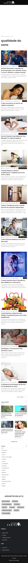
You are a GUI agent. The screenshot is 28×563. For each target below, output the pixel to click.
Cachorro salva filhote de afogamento (21, 414)
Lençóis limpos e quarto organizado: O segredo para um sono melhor (13, 173)
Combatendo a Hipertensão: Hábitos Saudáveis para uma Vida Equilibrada (13, 315)
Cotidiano (4, 459)
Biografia (4, 452)
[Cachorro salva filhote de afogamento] (21, 409)
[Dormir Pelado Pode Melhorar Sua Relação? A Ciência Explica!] (14, 124)
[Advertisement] (14, 20)
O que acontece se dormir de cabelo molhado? (12, 104)
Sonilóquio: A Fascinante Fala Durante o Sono (11, 350)
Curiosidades (5, 463)
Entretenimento (5, 468)
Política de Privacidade (14, 560)
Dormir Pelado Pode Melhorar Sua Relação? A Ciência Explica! (13, 137)
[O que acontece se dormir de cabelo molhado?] (14, 91)
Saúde (16, 510)
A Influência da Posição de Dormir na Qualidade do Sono (13, 385)
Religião (4, 479)
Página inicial (5, 532)
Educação (4, 465)
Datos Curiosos (5, 550)
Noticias (4, 477)
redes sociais (6, 510)
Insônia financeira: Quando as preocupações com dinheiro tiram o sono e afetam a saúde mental (13, 70)
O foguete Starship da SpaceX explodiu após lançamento (7, 430)
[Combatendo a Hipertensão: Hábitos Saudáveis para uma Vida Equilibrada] (14, 301)
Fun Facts (4, 547)
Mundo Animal (5, 474)
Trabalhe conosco (6, 537)
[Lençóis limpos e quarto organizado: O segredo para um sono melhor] (14, 158)
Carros (3, 454)
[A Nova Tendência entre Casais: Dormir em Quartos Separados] (14, 193)
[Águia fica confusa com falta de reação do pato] (7, 409)
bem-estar (5, 501)
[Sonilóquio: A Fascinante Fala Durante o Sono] (14, 337)
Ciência (15, 501)
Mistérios (4, 472)
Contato (4, 535)
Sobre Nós (4, 539)
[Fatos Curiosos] (9, 2)
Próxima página (20, 397)
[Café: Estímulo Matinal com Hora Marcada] (14, 227)
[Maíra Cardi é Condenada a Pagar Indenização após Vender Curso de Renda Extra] (21, 425)
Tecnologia (6, 513)
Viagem (3, 485)
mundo (12, 507)
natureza (21, 507)
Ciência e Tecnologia (7, 457)
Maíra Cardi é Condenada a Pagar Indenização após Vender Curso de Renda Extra (20, 433)
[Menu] (2, 3)
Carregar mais (14, 441)
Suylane (3, 66)
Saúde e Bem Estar (6, 481)
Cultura (3, 461)
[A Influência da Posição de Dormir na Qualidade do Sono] (14, 371)
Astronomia (4, 450)
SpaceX (4, 483)
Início (3, 36)
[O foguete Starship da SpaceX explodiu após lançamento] (7, 424)
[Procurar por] (26, 3)
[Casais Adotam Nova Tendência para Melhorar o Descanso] (14, 264)
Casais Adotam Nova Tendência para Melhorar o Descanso (13, 281)
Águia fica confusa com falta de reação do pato (6, 415)
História (3, 470)
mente (4, 507)
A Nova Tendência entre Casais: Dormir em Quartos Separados (13, 206)
